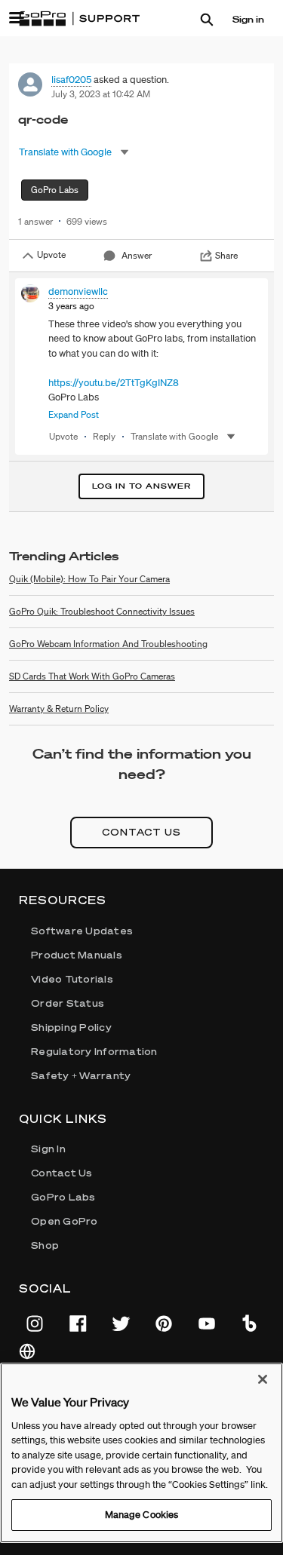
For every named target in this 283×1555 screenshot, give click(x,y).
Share (226, 255)
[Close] (262, 1379)
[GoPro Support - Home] (79, 19)
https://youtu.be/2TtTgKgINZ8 (113, 382)
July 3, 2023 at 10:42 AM (100, 93)
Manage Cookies (142, 1514)
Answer (137, 255)
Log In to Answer (141, 486)
